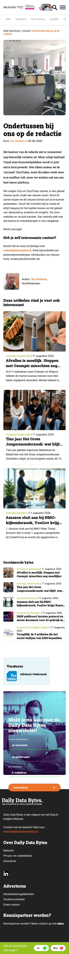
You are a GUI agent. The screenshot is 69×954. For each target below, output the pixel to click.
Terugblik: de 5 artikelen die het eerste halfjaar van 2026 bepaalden (39, 636)
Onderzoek (23, 356)
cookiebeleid (24, 855)
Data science (38, 19)
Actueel (10, 356)
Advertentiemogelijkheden (18, 894)
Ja (38, 948)
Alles (8, 19)
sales (60, 923)
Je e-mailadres (15, 767)
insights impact (40, 627)
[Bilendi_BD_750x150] (34, 9)
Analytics (21, 19)
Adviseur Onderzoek (33, 674)
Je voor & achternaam (18, 739)
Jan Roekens (18, 141)
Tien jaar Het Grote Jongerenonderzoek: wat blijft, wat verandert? (34, 444)
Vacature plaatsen (14, 899)
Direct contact (11, 904)
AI (28, 612)
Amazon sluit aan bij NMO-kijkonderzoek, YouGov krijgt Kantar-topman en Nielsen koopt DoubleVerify (33, 525)
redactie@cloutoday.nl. (17, 250)
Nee (55, 948)
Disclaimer (9, 861)
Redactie (8, 850)
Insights (54, 19)
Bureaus (22, 513)
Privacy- (8, 855)
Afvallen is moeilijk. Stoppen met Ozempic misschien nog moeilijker (32, 365)
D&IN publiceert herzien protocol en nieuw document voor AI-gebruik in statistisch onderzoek (40, 620)
